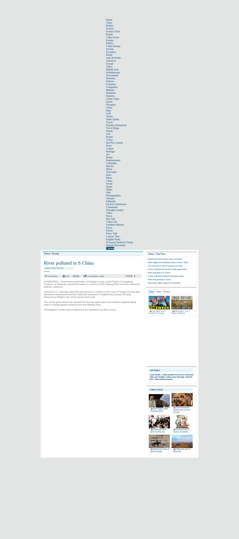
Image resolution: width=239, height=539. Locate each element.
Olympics (111, 104)
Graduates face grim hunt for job (158, 430)
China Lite (111, 221)
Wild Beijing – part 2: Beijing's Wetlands (180, 312)
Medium (95, 276)
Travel (109, 122)
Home (109, 19)
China (109, 22)
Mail (77, 276)
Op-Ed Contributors (116, 204)
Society (110, 28)
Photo (109, 177)
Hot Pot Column (114, 142)
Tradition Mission (115, 224)
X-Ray (109, 139)
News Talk (111, 233)
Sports (109, 101)
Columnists (112, 207)
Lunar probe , (156, 375)
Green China (112, 98)
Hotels (109, 131)
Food (108, 145)
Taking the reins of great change (159, 450)
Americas (111, 60)
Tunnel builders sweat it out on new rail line (181, 409)
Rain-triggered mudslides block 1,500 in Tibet (168, 262)
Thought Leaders (115, 210)
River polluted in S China (159, 273)
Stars (108, 110)
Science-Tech (113, 31)
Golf (108, 113)
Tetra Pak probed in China (159, 279)
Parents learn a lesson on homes (181, 430)
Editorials (111, 201)
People (109, 34)
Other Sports (112, 119)
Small (102, 276)
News (109, 216)
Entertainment (113, 160)
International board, (164, 379)
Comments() (53, 276)
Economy (111, 52)
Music (109, 169)
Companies (112, 87)
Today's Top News (157, 254)
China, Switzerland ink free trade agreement (167, 269)
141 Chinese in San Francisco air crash (165, 266)
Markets (110, 90)
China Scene (112, 37)
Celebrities (111, 163)
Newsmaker (112, 75)
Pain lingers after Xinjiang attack (159, 410)
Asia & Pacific (113, 57)
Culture (110, 148)
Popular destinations (116, 125)
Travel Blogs (112, 128)
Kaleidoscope (113, 72)
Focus (109, 227)
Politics (109, 25)
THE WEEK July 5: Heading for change (157, 312)
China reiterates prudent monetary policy (166, 276)
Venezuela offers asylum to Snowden (164, 283)
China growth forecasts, (173, 375)
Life (108, 134)
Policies (110, 81)
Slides (109, 189)
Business (110, 78)
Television (111, 172)
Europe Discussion (115, 245)
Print (67, 276)
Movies (110, 166)
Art (107, 154)
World (109, 55)
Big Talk (110, 218)
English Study (113, 239)
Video (109, 213)
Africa (109, 66)
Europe (109, 40)
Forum (109, 230)
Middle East (112, 69)
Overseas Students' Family (119, 242)
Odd (108, 192)
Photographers (113, 195)
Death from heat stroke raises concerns (165, 259)
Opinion (110, 95)
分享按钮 (129, 276)
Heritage (110, 151)
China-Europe (113, 46)
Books (109, 157)
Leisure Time (113, 236)
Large (89, 276)
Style (108, 175)
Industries (111, 93)
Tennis (109, 116)
